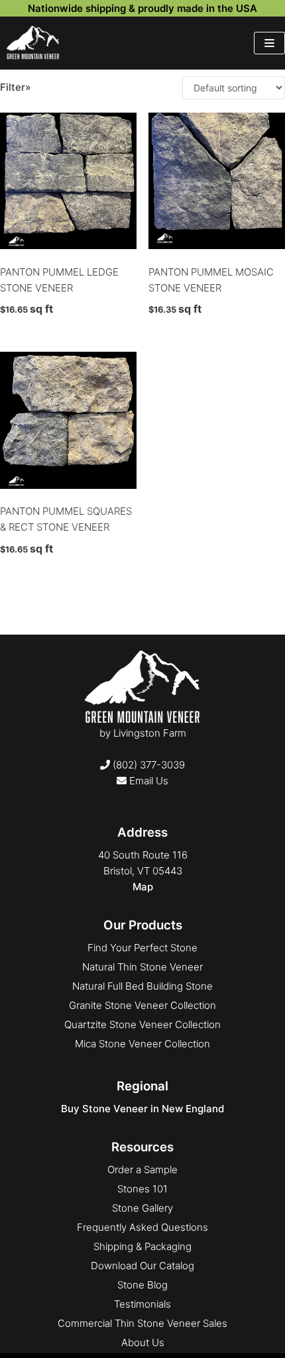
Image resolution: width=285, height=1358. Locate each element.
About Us (142, 1342)
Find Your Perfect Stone (142, 947)
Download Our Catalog (142, 1265)
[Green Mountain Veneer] (33, 43)
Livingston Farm (149, 733)
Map (143, 886)
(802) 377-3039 (147, 764)
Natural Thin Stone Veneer (142, 967)
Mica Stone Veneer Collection (142, 1043)
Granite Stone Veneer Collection (142, 1005)
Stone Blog (142, 1285)
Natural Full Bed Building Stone (142, 986)
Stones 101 (142, 1188)
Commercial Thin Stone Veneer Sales (142, 1323)
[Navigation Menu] (269, 43)
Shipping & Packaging (142, 1246)
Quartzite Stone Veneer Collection (142, 1024)
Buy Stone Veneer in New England (142, 1108)
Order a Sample (142, 1169)
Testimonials (142, 1304)
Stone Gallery (142, 1208)
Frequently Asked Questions (142, 1227)
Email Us (147, 780)
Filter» (15, 87)
